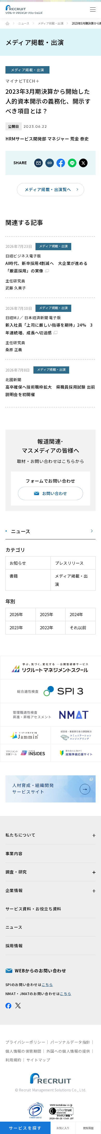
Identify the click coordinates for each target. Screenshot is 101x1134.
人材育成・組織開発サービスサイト (33, 788)
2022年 (46, 627)
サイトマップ (38, 1059)
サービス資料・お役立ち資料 (33, 908)
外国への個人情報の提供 (68, 1051)
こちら (47, 984)
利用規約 (13, 1059)
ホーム (7, 23)
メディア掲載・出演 (50, 23)
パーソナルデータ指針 (70, 1042)
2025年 (46, 614)
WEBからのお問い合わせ (40, 970)
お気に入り (62, 1128)
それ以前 (78, 627)
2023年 (16, 627)
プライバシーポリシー (25, 1042)
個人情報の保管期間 (23, 1051)
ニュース (23, 23)
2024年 (76, 614)
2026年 (16, 614)
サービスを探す (25, 1128)
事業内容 (14, 853)
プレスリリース (69, 563)
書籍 (14, 576)
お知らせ (18, 563)
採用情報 (14, 945)
